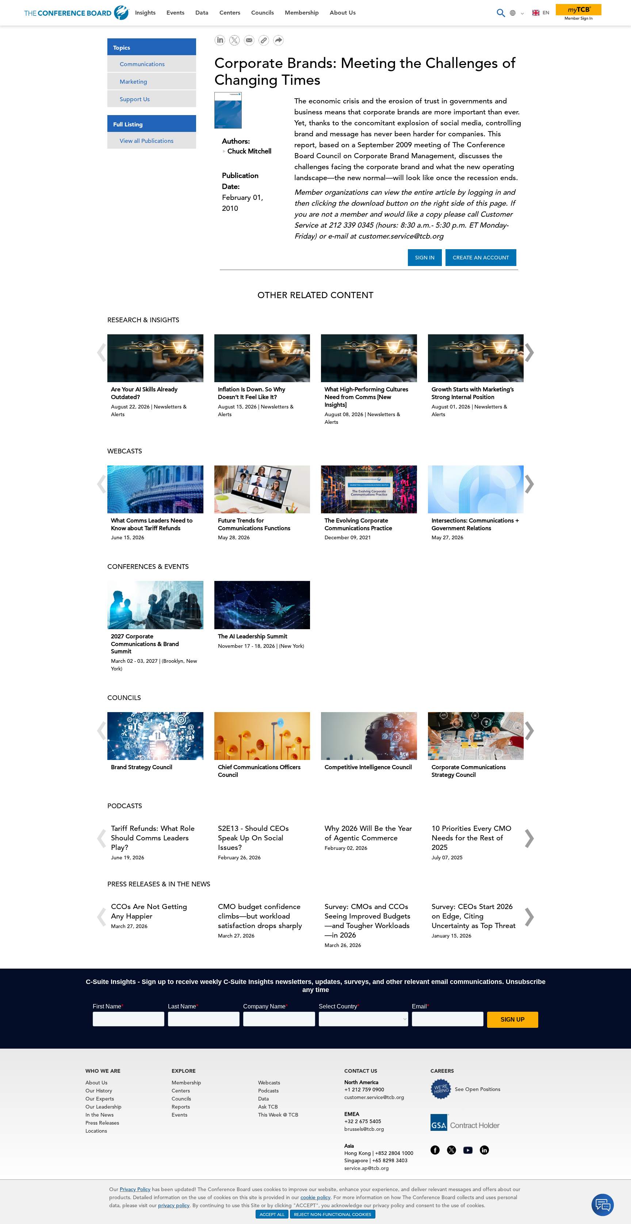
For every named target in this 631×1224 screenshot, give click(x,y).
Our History (98, 1090)
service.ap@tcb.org (366, 1168)
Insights (18, 34)
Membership (26, 127)
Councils (19, 109)
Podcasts (268, 1090)
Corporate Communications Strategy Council (469, 771)
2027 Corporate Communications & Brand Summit (145, 644)
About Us (21, 146)
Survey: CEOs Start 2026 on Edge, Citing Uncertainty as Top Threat (474, 916)
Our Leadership (103, 1106)
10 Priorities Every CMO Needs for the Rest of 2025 (472, 838)
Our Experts (99, 1098)
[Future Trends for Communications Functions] (262, 489)
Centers (19, 90)
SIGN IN (425, 257)
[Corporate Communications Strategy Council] (476, 736)
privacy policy (174, 1205)
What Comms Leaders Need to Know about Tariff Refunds (152, 524)
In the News (99, 1114)
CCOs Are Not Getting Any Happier (149, 911)
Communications (142, 64)
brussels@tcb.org (364, 1129)
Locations (96, 1131)
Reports (181, 1106)
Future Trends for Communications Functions (254, 524)
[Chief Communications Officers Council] (262, 736)
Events (17, 53)
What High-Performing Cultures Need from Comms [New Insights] (366, 397)
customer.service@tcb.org (374, 1097)
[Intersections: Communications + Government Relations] (476, 489)
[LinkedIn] (219, 39)
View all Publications (146, 141)
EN (546, 12)
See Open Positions (477, 1089)
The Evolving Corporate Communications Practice (358, 524)
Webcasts (269, 1082)
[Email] (249, 39)
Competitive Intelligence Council (368, 767)
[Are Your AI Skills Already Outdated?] (155, 358)
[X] (234, 39)
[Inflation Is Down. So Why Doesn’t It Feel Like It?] (262, 358)
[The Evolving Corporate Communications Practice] (369, 489)
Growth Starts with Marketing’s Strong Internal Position (473, 393)
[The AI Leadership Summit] (262, 605)
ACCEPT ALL (272, 1214)
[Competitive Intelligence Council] (369, 736)
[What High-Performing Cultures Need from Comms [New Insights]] (369, 358)
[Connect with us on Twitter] (451, 1149)
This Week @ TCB (32, 183)
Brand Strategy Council (141, 767)
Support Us (135, 99)
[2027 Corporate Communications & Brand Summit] (155, 605)
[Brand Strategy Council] (155, 736)
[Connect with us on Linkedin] (484, 1149)
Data (14, 72)
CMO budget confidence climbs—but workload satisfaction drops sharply (260, 916)
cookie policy (315, 1197)
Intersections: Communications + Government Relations (475, 524)
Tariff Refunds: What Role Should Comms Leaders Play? (153, 838)
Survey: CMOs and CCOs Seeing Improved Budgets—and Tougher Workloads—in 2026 (367, 921)
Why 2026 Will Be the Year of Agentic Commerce (368, 833)
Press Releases (102, 1123)
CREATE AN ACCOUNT (481, 257)
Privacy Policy (135, 1189)
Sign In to (35, 201)
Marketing (133, 81)
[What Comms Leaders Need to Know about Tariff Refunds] (155, 489)
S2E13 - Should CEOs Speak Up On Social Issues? (253, 838)
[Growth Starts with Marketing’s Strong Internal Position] (476, 358)
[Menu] (13, 12)
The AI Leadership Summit (252, 636)
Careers (19, 165)
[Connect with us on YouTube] (468, 1149)
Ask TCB (268, 1106)
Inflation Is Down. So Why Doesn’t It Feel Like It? (251, 393)
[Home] (77, 12)
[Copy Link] (263, 40)
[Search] (500, 13)
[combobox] (541, 13)
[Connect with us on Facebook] (435, 1149)
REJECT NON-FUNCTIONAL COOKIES (332, 1214)
